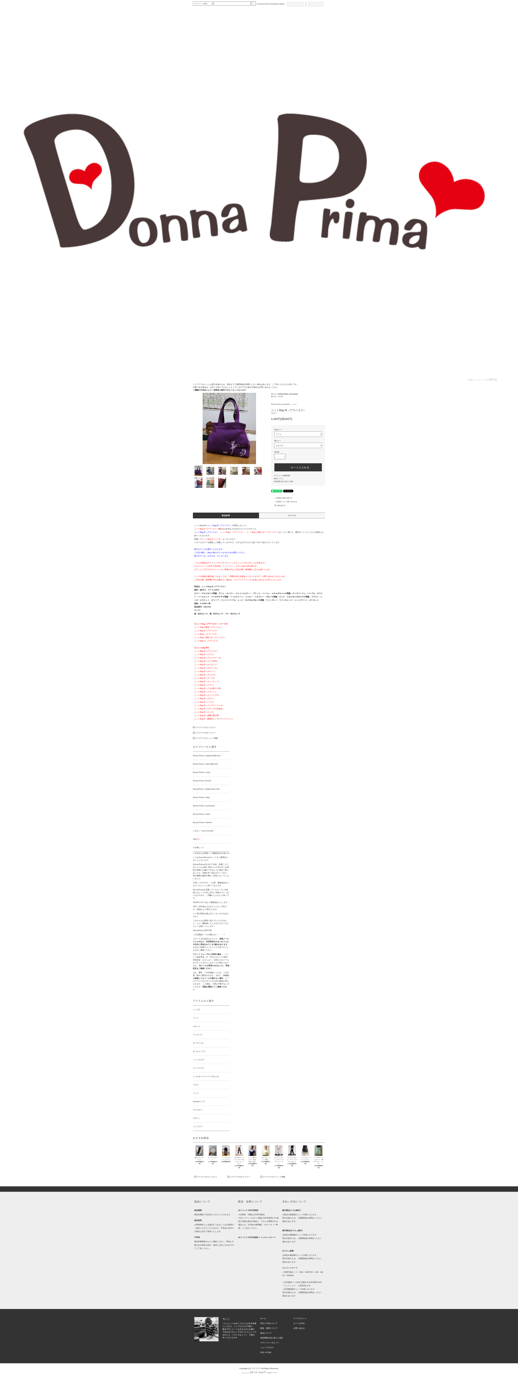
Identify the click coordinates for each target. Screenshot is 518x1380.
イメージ (292, 515)
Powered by (245, 1373)
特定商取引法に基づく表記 (283, 481)
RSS (262, 1352)
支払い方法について (268, 1323)
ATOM (268, 1352)
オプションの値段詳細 (282, 475)
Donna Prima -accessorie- (288, 394)
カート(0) (317, 4)
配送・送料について (268, 1328)
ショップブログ (267, 1347)
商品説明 (226, 515)
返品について (279, 478)
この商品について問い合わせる (285, 502)
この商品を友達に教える (283, 498)
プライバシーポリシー (269, 1343)
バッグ (280, 396)
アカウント (297, 4)
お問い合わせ (299, 1328)
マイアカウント (300, 1318)
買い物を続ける (280, 505)
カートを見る (299, 1323)
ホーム (273, 394)
